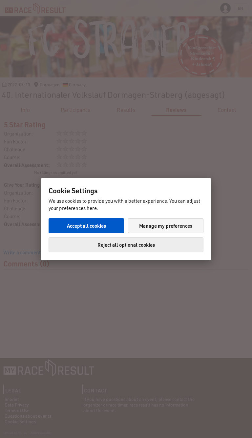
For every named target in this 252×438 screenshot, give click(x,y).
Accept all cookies (86, 225)
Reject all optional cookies (126, 244)
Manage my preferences (165, 225)
